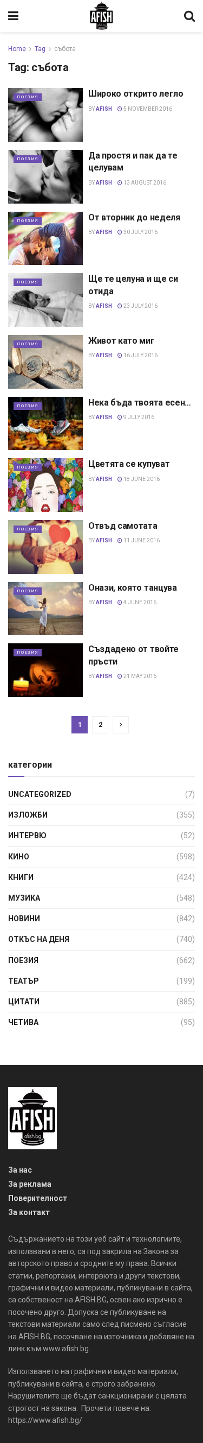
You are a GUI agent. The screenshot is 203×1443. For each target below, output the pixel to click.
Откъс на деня (38, 939)
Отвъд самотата (123, 526)
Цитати (24, 1001)
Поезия (27, 96)
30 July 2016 (140, 232)
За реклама (29, 1184)
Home (17, 49)
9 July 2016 (138, 417)
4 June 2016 (139, 602)
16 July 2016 (140, 355)
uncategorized (39, 794)
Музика (24, 898)
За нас (20, 1170)
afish (104, 109)
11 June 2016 (141, 540)
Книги (21, 877)
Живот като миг (121, 341)
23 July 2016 (140, 306)
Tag (40, 49)
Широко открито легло (136, 93)
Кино (18, 856)
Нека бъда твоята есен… (139, 402)
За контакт (29, 1212)
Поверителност (37, 1198)
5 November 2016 (147, 109)
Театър (23, 981)
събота (65, 49)
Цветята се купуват (128, 464)
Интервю (27, 835)
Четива (23, 1022)
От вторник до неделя (134, 217)
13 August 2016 (144, 183)
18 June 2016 (141, 479)
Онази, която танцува (132, 588)
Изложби (28, 815)
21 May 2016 (139, 676)
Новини (24, 918)
